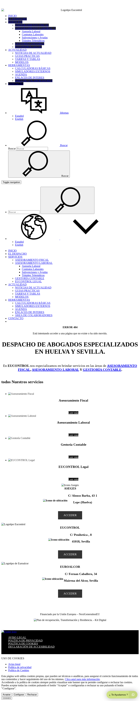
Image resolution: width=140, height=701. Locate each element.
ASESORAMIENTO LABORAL (55, 369)
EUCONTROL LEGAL (28, 46)
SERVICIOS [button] (15, 22)
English (19, 118)
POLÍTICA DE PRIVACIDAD (25, 640)
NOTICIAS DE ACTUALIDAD (33, 52)
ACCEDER (70, 515)
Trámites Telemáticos (33, 40)
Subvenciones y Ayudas (35, 37)
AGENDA (21, 74)
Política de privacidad (19, 667)
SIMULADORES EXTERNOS (32, 71)
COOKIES (7, 698)
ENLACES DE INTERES (29, 77)
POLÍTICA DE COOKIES (23, 643)
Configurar (19, 694)
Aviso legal (14, 664)
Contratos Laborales (33, 34)
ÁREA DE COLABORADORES (33, 80)
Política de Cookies (18, 670)
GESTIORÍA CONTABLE (102, 369)
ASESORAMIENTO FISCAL (32, 25)
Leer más (73, 412)
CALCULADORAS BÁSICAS (32, 68)
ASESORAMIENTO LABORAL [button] (34, 28)
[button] (38, 112)
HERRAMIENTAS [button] (19, 65)
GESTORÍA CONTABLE (29, 43)
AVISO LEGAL (17, 637)
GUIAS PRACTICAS (27, 56)
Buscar (12, 148)
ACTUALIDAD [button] (17, 49)
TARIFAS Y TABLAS (27, 59)
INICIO (12, 15)
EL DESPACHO (17, 18)
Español (19, 115)
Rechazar (32, 694)
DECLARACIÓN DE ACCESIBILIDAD (31, 646)
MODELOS (22, 62)
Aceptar (6, 694)
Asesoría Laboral (31, 31)
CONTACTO (15, 83)
